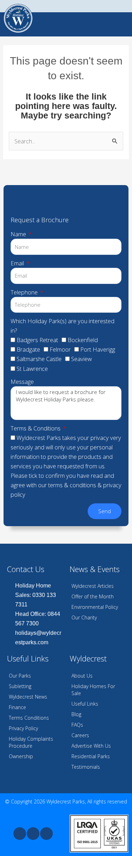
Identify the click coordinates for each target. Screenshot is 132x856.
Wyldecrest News (28, 696)
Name (19, 234)
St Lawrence (32, 369)
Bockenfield (83, 340)
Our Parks (20, 675)
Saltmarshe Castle (39, 359)
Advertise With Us (91, 745)
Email (18, 263)
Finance (17, 707)
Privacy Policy (23, 728)
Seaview (81, 359)
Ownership (21, 756)
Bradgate (28, 349)
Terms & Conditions (36, 428)
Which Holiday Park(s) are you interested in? (62, 325)
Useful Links (84, 703)
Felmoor (60, 349)
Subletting (20, 686)
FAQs (77, 724)
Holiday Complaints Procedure (31, 742)
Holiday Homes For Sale (93, 690)
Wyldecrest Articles (92, 586)
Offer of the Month (92, 596)
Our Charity (84, 617)
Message (22, 382)
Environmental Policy (94, 607)
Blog (76, 714)
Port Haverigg (97, 349)
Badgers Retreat (37, 340)
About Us (82, 675)
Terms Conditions (29, 717)
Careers (80, 735)
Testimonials (85, 766)
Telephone (25, 292)
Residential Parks (90, 756)
